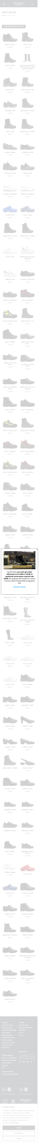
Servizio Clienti (19, 587)
